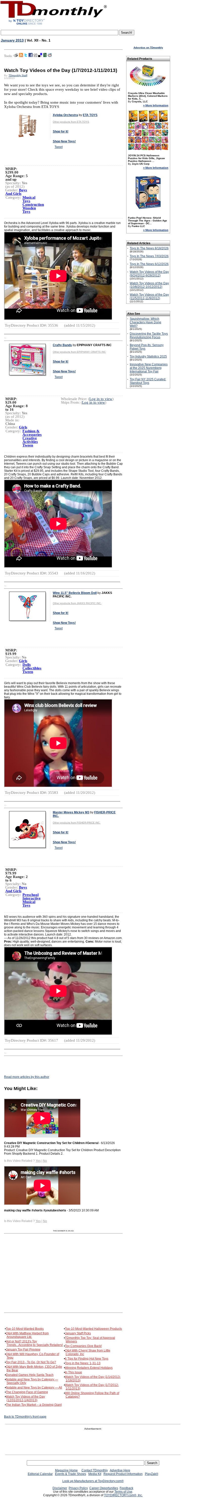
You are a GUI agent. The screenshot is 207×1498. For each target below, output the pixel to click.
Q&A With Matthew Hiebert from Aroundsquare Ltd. (27, 1335)
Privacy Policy (78, 1488)
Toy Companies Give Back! (83, 1346)
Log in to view (100, 399)
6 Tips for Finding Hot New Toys (86, 1358)
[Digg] (35, 56)
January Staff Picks (78, 1333)
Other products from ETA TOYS (71, 121)
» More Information (155, 105)
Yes (38, 1161)
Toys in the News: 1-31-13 (82, 1363)
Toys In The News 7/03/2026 (149, 256)
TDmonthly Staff (18, 75)
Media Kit (94, 1474)
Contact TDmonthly (95, 1470)
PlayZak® (151, 1474)
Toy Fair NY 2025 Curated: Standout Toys (148, 381)
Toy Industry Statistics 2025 (148, 356)
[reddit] (50, 56)
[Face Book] (31, 56)
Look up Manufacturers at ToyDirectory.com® (93, 1481)
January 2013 (12, 40)
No (45, 1161)
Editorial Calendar (40, 1474)
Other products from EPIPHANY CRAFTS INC (79, 351)
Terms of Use (123, 1491)
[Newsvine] (45, 56)
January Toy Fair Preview (23, 1349)
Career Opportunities (103, 1488)
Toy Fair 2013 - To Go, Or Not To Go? (31, 1362)
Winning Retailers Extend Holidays (89, 1368)
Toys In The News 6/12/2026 (149, 264)
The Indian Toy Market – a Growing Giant (34, 1405)
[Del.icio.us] (40, 56)
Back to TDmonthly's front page (25, 1416)
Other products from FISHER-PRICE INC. (76, 822)
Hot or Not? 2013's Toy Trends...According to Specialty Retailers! (34, 1343)
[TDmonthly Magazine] (53, 24)
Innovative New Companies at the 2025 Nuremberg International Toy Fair (149, 368)
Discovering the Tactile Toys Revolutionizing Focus (149, 335)
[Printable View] (15, 56)
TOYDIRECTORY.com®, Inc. (123, 1495)
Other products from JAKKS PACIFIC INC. (77, 603)
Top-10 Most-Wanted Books (25, 1329)
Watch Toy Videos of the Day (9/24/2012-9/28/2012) (149, 273)
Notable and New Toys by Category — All (34, 1387)
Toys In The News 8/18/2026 (149, 248)
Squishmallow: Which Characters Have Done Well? (145, 322)
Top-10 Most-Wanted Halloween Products (93, 1329)
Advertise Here (120, 1470)
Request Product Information (123, 1474)
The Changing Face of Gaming (27, 1392)
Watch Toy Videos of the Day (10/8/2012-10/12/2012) (149, 285)
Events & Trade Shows (70, 1474)
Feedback (126, 1488)
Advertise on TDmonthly (148, 47)
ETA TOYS (90, 115)
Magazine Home (66, 1470)
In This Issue (73, 1372)
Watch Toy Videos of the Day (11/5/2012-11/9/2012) (149, 296)
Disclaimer (60, 1488)
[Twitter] (26, 56)
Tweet (59, 147)
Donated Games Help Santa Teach (30, 1375)
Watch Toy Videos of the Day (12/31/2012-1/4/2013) (25, 1398)
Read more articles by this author (26, 1077)
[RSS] (21, 56)
